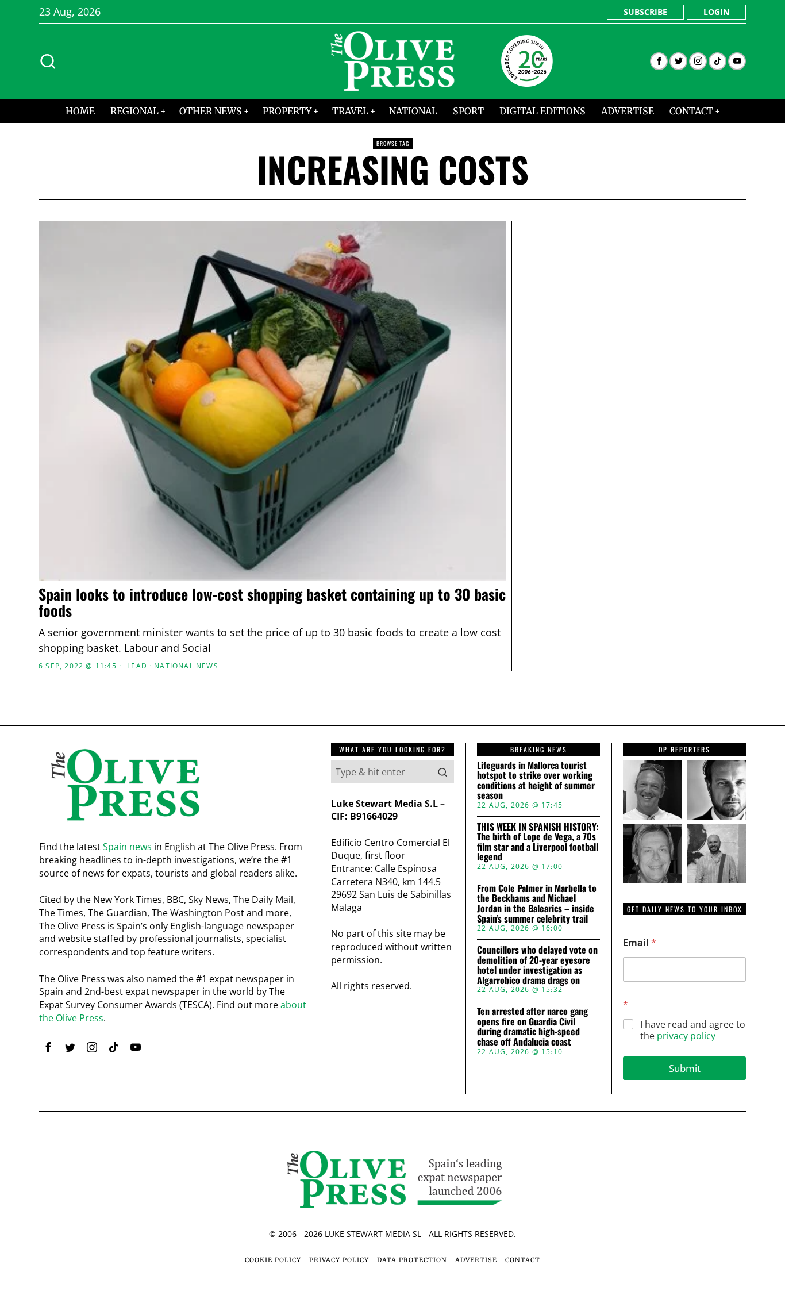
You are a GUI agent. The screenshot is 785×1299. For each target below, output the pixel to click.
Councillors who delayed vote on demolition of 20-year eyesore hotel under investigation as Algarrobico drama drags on (537, 965)
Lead (137, 666)
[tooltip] (659, 61)
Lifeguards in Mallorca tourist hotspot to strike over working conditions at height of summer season (536, 780)
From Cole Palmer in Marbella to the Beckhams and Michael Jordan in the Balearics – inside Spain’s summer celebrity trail (537, 903)
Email (639, 942)
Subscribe (645, 11)
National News (186, 666)
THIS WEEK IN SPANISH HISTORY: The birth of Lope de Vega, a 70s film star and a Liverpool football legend (537, 842)
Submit (685, 1068)
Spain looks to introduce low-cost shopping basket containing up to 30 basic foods (272, 602)
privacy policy (686, 1035)
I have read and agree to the (692, 1031)
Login (716, 11)
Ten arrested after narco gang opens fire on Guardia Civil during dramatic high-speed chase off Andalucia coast (532, 1026)
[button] (442, 771)
